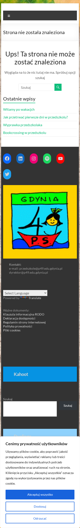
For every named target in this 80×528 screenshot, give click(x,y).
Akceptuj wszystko (40, 494)
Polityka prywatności (17, 326)
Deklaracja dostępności (19, 318)
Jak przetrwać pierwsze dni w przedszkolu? (35, 117)
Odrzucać (40, 518)
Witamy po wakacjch (19, 109)
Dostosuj (40, 506)
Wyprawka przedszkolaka (22, 125)
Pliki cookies (11, 330)
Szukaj (7, 399)
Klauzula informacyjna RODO (23, 314)
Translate (34, 298)
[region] (40, 482)
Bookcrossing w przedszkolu (24, 132)
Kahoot (21, 374)
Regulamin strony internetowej (24, 322)
